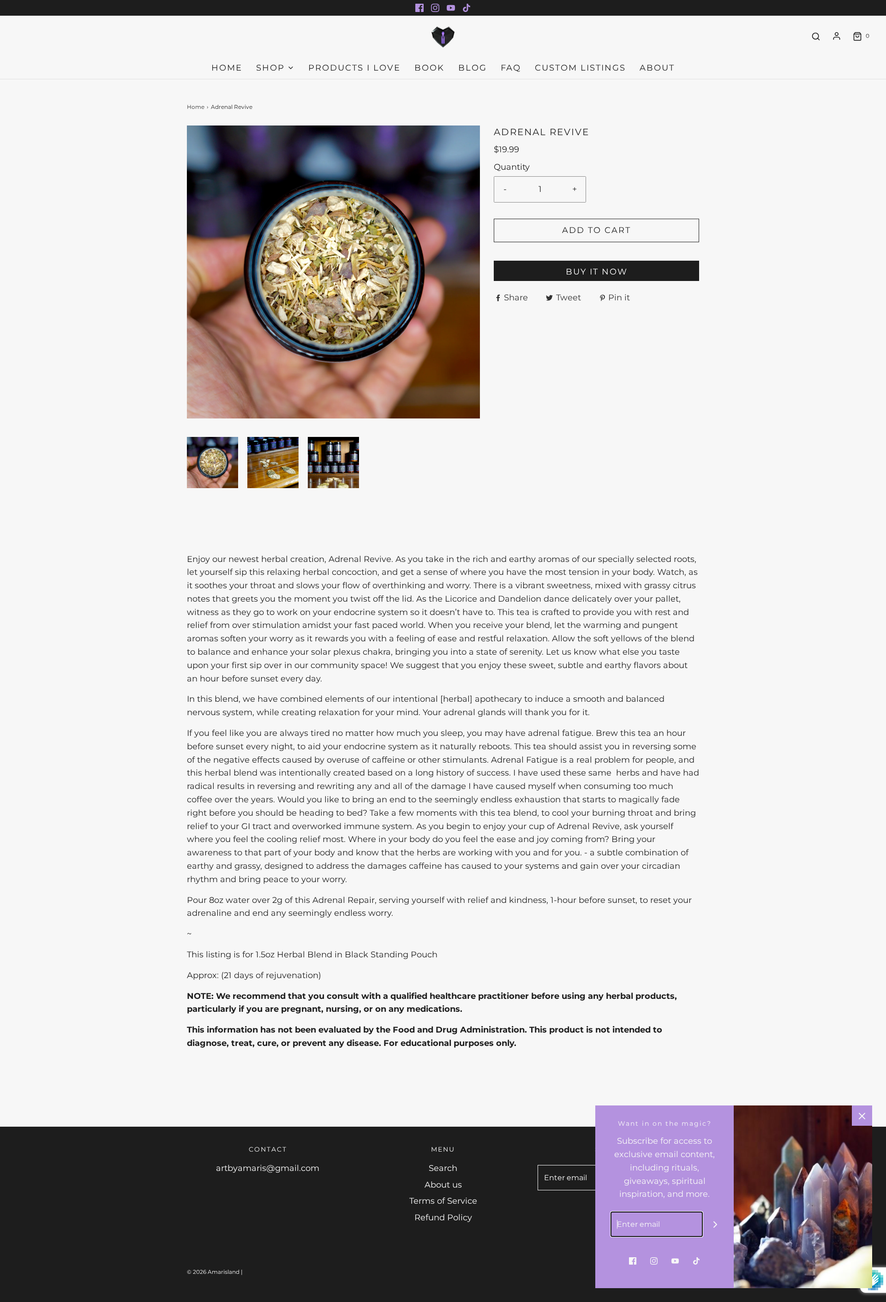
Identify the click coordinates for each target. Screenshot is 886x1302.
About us (443, 1185)
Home (226, 68)
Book (429, 68)
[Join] (715, 1224)
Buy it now (597, 272)
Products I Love (354, 68)
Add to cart (596, 230)
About (657, 68)
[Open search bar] (816, 36)
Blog (472, 68)
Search (443, 1168)
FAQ (511, 68)
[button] (212, 462)
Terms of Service (443, 1201)
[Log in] (836, 36)
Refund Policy (443, 1217)
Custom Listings (580, 68)
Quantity (512, 167)
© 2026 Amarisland (213, 1271)
